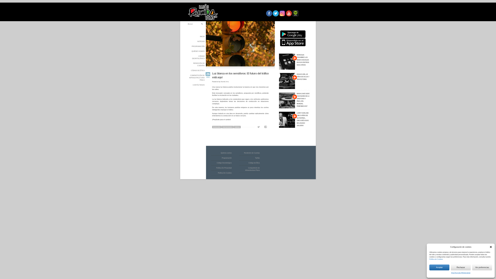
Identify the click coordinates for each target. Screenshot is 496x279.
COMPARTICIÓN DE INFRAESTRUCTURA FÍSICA (197, 78)
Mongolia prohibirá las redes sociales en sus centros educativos (303, 60)
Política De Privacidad (224, 168)
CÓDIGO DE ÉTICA (198, 70)
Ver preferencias (482, 267)
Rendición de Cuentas (252, 153)
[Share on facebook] (266, 127)
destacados (216, 127)
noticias (237, 127)
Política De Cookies (225, 173)
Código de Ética (254, 163)
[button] (491, 247)
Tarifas (257, 158)
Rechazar (461, 267)
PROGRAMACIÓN (198, 46)
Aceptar (439, 267)
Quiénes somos (226, 153)
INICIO (202, 36)
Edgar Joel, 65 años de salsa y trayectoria (303, 76)
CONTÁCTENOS (199, 85)
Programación (227, 158)
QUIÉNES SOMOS (198, 51)
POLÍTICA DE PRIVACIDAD (460, 273)
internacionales (228, 127)
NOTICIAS (201, 41)
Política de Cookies (436, 259)
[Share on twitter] (259, 127)
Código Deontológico (224, 163)
